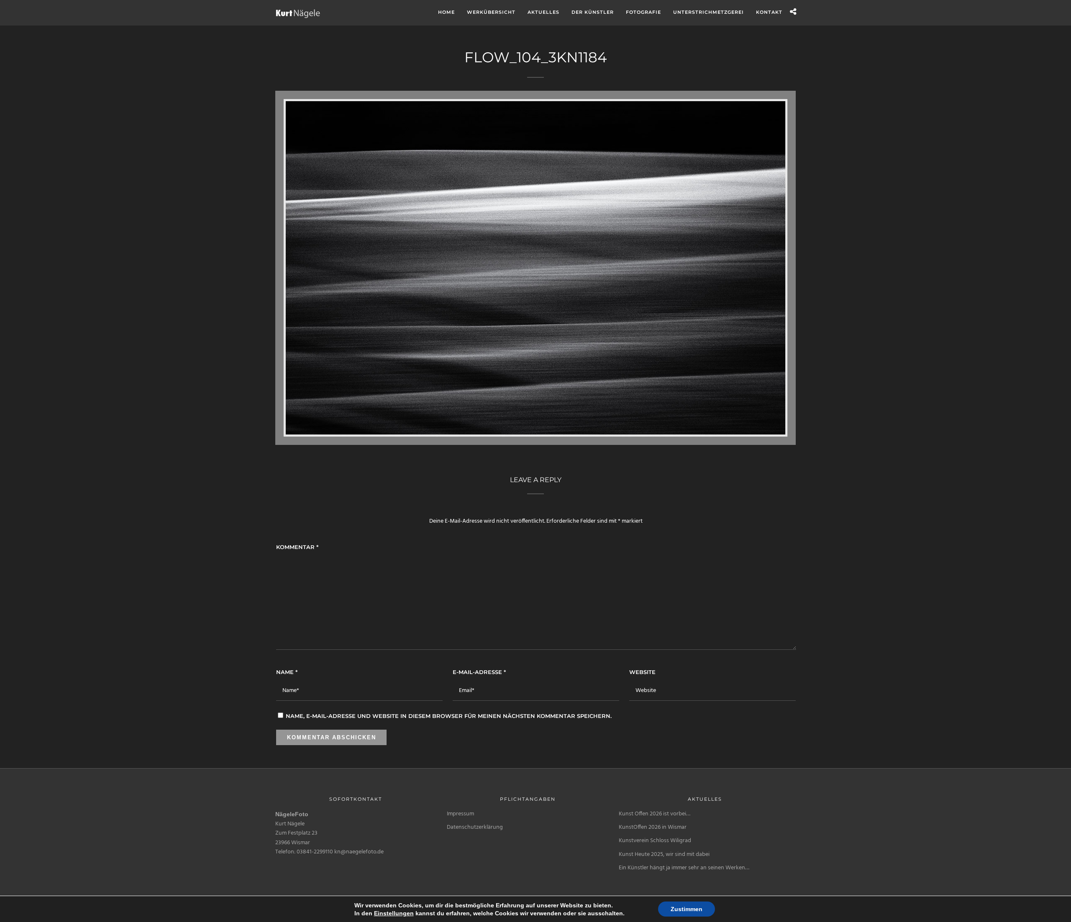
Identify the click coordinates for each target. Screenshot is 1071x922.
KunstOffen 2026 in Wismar (653, 827)
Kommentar (297, 547)
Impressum (460, 814)
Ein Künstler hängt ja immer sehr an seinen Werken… (684, 868)
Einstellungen (394, 913)
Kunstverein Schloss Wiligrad (655, 840)
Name (286, 672)
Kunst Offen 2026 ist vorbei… (654, 814)
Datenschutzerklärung (475, 827)
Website (642, 672)
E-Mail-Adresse (479, 672)
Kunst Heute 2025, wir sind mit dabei (664, 854)
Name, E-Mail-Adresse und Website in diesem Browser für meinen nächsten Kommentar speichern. (449, 716)
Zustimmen (686, 909)
